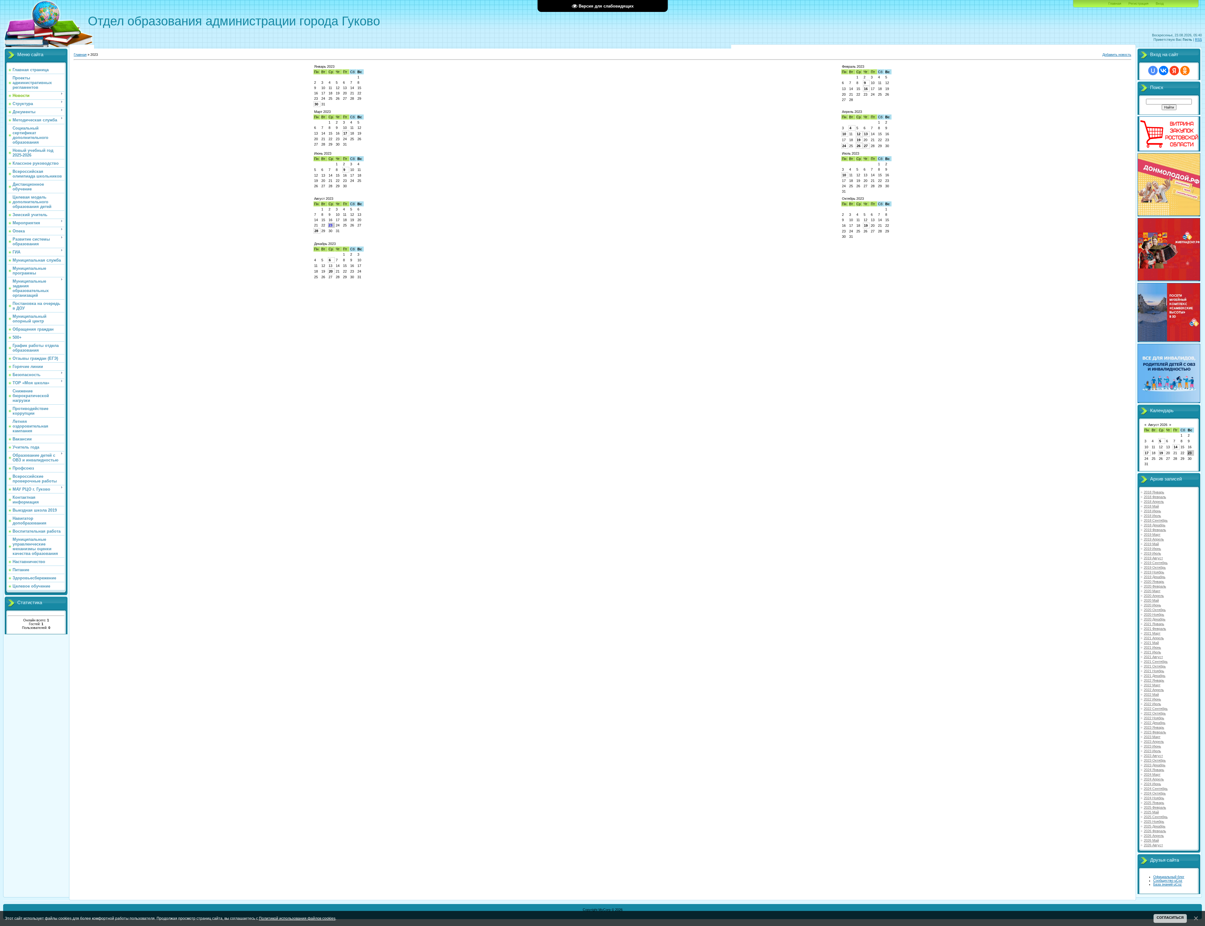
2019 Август (1153, 558)
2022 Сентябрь (1156, 708)
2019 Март (1152, 534)
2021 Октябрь (1155, 666)
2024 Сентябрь (1156, 788)
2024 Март (1152, 774)
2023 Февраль (1155, 732)
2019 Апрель (1154, 539)
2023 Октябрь (1155, 760)
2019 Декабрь (1154, 577)
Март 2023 (322, 112)
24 (844, 146)
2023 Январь (1154, 727)
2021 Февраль (1155, 629)
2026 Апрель (1154, 836)
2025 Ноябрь (1154, 821)
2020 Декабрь (1154, 619)
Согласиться (1170, 917)
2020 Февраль (1155, 586)
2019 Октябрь (1155, 567)
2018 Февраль (1155, 497)
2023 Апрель (1154, 741)
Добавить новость (1116, 54)
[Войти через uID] (1153, 70)
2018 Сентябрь (1156, 520)
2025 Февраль (1155, 807)
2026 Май (1151, 840)
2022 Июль (1152, 704)
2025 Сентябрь (1156, 817)
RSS (1198, 39)
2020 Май (1151, 600)
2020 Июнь (1152, 605)
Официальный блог (1168, 877)
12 (858, 134)
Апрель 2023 (852, 112)
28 (316, 231)
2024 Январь (1154, 770)
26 (858, 146)
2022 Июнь (1152, 699)
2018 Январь (1154, 492)
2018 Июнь (1152, 511)
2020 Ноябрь (1154, 614)
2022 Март (1152, 685)
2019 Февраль (1155, 530)
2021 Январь (1154, 624)
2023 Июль (1152, 751)
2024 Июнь (1152, 784)
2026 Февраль (1155, 831)
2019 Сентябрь (1156, 563)
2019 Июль (1152, 553)
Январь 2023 (324, 66)
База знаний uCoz (1167, 884)
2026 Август (1153, 845)
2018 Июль (1152, 516)
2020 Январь (1154, 581)
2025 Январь (1154, 803)
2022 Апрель (1154, 690)
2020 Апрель (1154, 596)
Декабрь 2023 (325, 244)
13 (866, 134)
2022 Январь (1154, 680)
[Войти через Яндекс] (1174, 70)
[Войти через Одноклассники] (1185, 70)
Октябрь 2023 (853, 198)
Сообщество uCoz (1167, 880)
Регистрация (1138, 3)
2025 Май (1151, 812)
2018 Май (1151, 506)
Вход (1160, 3)
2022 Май (1151, 694)
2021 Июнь (1152, 647)
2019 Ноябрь (1154, 572)
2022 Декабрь (1154, 723)
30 (316, 104)
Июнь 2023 (322, 153)
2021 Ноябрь (1154, 671)
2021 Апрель (1154, 638)
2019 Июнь (1152, 549)
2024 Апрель (1154, 779)
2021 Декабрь (1154, 676)
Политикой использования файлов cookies (297, 918)
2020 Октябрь (1155, 610)
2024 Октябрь (1155, 793)
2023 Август (1153, 756)
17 (345, 133)
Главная (1114, 3)
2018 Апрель (1154, 501)
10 (844, 134)
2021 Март (1152, 633)
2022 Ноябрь (1154, 718)
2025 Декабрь (1154, 826)
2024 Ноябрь (1154, 798)
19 (858, 140)
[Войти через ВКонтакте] (1163, 70)
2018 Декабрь (1154, 525)
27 (866, 146)
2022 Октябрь (1155, 713)
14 (1175, 447)
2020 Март (1152, 591)
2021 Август (1153, 657)
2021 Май (1151, 643)
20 (331, 271)
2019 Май (1151, 544)
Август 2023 (323, 198)
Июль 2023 (850, 153)
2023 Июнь (1152, 746)
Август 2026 (1157, 425)
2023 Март (1152, 737)
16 (866, 89)
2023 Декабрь (1154, 765)
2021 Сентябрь (1156, 661)
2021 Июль (1152, 652)
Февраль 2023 (853, 66)
